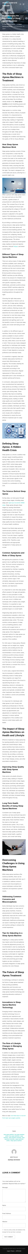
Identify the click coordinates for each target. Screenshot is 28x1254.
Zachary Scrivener (9, 24)
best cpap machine (9, 1134)
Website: (4, 1221)
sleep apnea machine (16, 1140)
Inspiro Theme (10, 1251)
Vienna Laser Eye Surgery (9, 4)
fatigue (16, 246)
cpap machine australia (15, 1137)
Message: (5, 1187)
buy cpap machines (14, 1136)
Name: (4, 1205)
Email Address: (6, 1213)
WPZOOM (18, 1251)
